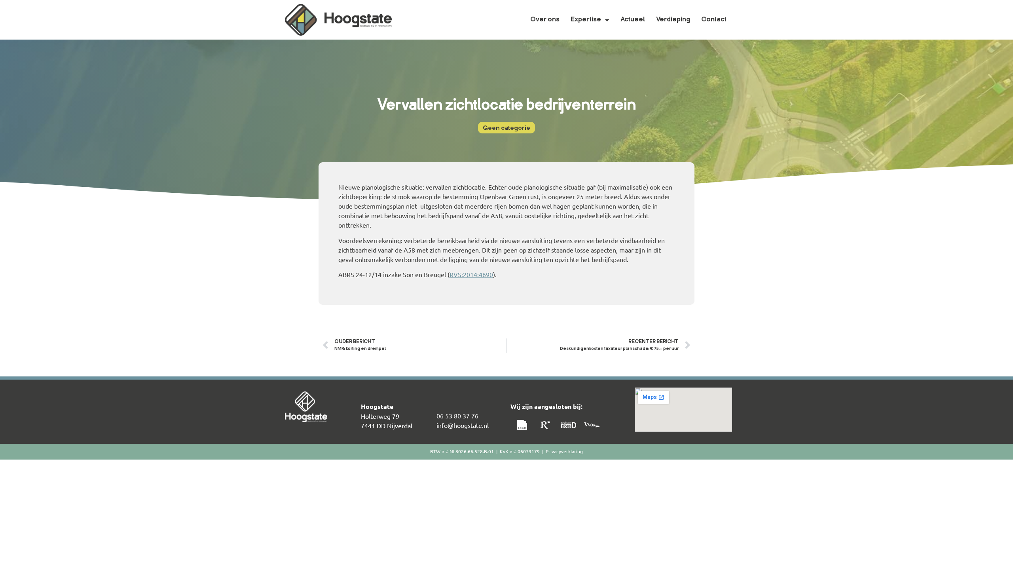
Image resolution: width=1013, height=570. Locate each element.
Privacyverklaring (564, 451)
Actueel (632, 20)
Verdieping (673, 20)
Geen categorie (506, 128)
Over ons (545, 20)
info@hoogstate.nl (462, 425)
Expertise (586, 20)
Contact (714, 20)
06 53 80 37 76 (457, 416)
